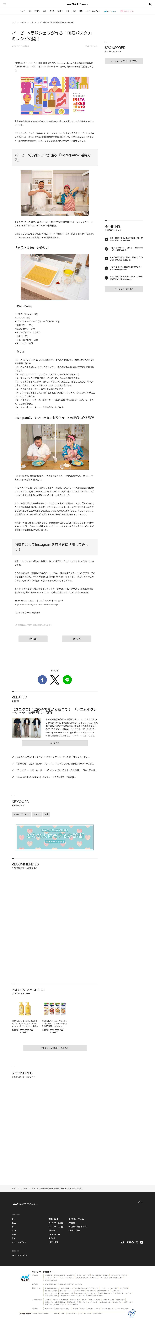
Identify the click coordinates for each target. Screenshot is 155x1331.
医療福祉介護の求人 (51, 1280)
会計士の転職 (120, 1299)
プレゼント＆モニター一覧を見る (54, 1048)
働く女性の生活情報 (51, 1291)
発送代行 (75, 1308)
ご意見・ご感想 (74, 1230)
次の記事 (76, 638)
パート (56, 1278)
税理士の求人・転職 (51, 1302)
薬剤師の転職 (71, 1302)
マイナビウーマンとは (76, 1219)
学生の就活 (48, 1275)
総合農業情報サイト (103, 1291)
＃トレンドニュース (21, 814)
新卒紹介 (84, 1299)
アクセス (63, 1314)
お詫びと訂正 (53, 1242)
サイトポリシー (54, 1234)
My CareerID (93, 1293)
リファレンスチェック (122, 1308)
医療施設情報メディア (106, 1293)
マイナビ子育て (116, 1291)
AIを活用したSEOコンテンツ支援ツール (72, 1296)
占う (67, 11)
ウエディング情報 (79, 1291)
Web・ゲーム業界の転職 (60, 1299)
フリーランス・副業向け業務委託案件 (111, 1278)
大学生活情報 (124, 1288)
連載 (74, 11)
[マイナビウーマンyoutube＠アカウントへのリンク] (141, 1242)
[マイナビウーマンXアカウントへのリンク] (137, 1242)
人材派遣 (48, 1299)
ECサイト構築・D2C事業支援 (54, 1293)
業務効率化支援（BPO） (63, 1308)
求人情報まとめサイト (52, 1288)
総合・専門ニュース (67, 1288)
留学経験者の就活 (59, 1275)
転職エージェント (94, 1299)
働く (30, 11)
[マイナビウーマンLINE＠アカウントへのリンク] (130, 1242)
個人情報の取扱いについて (78, 1227)
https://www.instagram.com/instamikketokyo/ (37, 604)
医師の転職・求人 (105, 1302)
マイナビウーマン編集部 (20, 46)
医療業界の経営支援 (60, 1304)
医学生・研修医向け (83, 1275)
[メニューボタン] (4, 4)
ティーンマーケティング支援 (109, 1288)
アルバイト (48, 1278)
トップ (22, 11)
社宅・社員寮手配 (107, 1308)
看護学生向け (71, 1275)
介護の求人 (48, 1304)
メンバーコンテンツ (93, 11)
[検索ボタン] (150, 4)
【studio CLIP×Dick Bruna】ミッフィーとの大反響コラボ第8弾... (45, 777)
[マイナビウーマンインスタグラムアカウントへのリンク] (122, 1242)
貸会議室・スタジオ (94, 1308)
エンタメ (23, 22)
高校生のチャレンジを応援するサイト (86, 1288)
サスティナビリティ (73, 1314)
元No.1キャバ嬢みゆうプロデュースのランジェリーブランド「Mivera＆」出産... (52, 757)
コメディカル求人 (92, 1302)
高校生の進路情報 (50, 1284)
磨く (44, 11)
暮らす (60, 11)
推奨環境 (52, 1238)
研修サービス (49, 1308)
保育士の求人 (117, 1302)
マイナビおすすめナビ (20, 1255)
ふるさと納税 (69, 1293)
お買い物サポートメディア (123, 1293)
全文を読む (54, 743)
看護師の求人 (81, 1302)
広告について (53, 1219)
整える (37, 11)
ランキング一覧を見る (124, 289)
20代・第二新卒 (75, 1299)
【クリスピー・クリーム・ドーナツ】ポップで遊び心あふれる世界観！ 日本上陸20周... (56, 770)
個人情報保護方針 (97, 1314)
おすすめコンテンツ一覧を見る (124, 61)
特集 (80, 11)
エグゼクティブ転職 (108, 1299)
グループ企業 (87, 1314)
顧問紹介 (62, 1302)
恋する (52, 11)
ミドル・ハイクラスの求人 (119, 1275)
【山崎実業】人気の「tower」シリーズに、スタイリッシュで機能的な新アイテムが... (54, 763)
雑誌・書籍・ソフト (66, 1291)
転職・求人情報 (96, 1275)
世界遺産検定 (91, 1291)
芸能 (31, 22)
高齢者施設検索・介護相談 (94, 1296)
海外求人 (106, 1275)
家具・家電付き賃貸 (51, 1296)
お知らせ (52, 1230)
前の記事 (33, 638)
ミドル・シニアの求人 (67, 1278)
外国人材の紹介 (73, 1304)
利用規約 (72, 1223)
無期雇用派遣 (127, 1302)
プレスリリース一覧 (56, 1227)
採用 (81, 1314)
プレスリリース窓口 (56, 1223)
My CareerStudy (81, 1293)
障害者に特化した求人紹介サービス (87, 1278)
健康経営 (83, 1308)
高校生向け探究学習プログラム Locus (70, 1284)
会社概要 (56, 1314)
